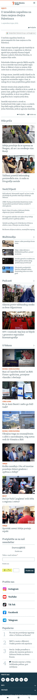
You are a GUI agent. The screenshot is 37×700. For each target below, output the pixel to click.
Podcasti (7, 281)
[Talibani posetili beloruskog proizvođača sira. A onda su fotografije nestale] (18, 164)
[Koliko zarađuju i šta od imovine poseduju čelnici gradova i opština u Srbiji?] (18, 452)
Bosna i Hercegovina (11, 369)
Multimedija (9, 237)
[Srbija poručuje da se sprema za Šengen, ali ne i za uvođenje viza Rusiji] (18, 134)
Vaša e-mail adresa (10, 555)
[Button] (32, 27)
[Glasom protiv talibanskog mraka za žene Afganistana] (18, 293)
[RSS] (21, 679)
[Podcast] (19, 697)
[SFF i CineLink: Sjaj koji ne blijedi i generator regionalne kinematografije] (18, 320)
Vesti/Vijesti (9, 189)
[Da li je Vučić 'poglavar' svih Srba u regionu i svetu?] (18, 485)
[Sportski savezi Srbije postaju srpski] (18, 515)
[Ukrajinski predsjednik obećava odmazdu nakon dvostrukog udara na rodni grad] (8, 270)
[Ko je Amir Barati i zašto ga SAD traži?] (18, 390)
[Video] (8, 697)
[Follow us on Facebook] (3, 679)
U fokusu (7, 345)
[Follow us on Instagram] (17, 679)
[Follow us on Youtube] (12, 679)
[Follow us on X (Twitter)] (7, 679)
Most (4, 496)
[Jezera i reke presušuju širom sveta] (8, 244)
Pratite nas (29, 571)
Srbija (4, 464)
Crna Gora (6, 402)
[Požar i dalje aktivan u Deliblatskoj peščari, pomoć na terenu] (8, 252)
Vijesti (3, 8)
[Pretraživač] (29, 697)
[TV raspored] (26, 679)
